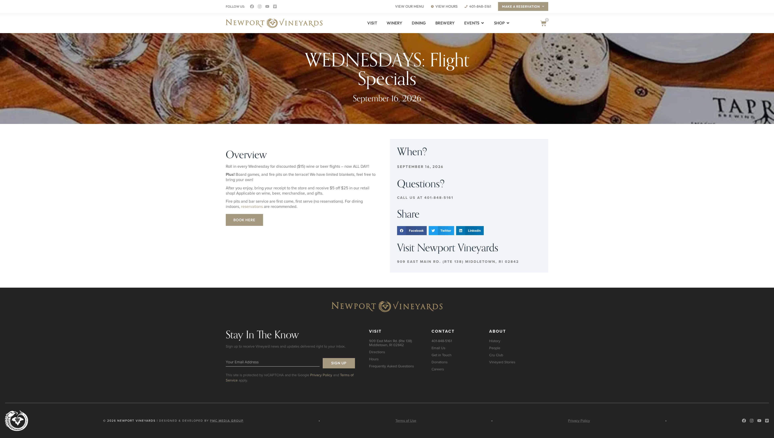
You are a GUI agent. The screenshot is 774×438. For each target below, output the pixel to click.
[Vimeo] (275, 6)
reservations (252, 206)
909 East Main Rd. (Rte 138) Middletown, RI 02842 (458, 261)
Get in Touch (442, 354)
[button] (412, 230)
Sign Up (338, 363)
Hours (374, 359)
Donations (439, 362)
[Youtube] (267, 6)
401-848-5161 (442, 340)
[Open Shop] (508, 23)
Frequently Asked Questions (391, 366)
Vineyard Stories (502, 362)
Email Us (438, 347)
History (494, 340)
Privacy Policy (321, 374)
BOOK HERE (244, 220)
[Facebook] (252, 6)
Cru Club (496, 354)
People (494, 347)
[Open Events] (483, 23)
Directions (377, 351)
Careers (438, 369)
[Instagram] (260, 6)
